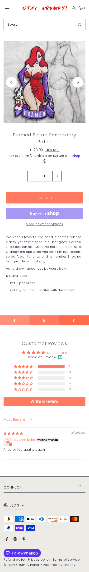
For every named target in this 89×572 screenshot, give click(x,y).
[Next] (77, 82)
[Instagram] (15, 539)
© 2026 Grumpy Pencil (22, 565)
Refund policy (15, 560)
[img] (13, 433)
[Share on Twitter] (44, 320)
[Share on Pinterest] (74, 320)
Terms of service (66, 560)
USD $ (14, 505)
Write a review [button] (44, 401)
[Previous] (11, 82)
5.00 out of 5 (57, 353)
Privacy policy (39, 560)
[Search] (79, 24)
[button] (23, 367)
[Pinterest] (24, 539)
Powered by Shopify (59, 565)
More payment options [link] (44, 224)
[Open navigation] (11, 8)
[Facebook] (7, 539)
